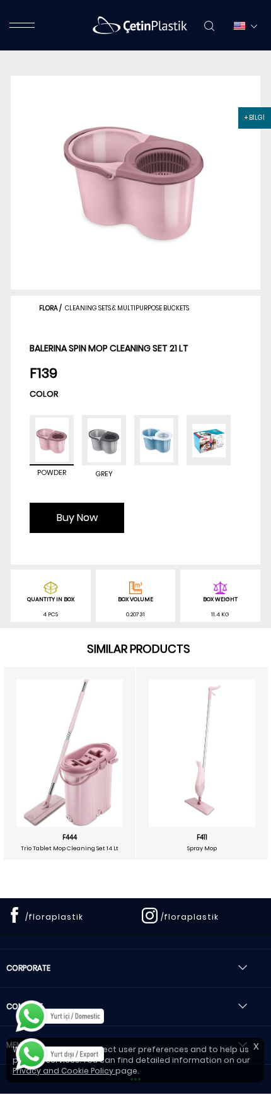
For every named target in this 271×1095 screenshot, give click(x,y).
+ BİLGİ (255, 117)
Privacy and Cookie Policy (64, 1070)
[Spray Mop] (202, 750)
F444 (69, 837)
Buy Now (77, 517)
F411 (202, 837)
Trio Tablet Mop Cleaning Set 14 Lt (69, 848)
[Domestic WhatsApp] (60, 1016)
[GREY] (104, 440)
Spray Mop (202, 848)
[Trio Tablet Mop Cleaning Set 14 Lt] (69, 753)
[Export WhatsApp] (60, 1054)
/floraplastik (54, 916)
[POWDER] (52, 440)
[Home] (140, 25)
